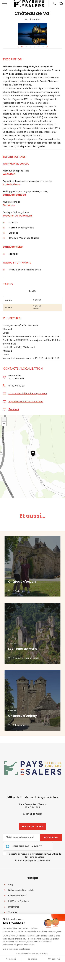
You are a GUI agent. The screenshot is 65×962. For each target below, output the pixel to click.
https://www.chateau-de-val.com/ (25, 401)
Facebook (13, 409)
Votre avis (13, 912)
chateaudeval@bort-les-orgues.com (27, 393)
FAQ (10, 884)
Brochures (13, 906)
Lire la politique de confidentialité (16, 949)
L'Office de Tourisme (18, 901)
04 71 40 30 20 (16, 385)
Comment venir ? (17, 895)
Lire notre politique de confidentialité (32, 860)
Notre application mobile (21, 890)
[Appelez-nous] (54, 3)
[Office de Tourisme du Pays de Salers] (29, 3)
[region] (28, 846)
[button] (47, 47)
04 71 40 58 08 (34, 814)
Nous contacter (32, 826)
